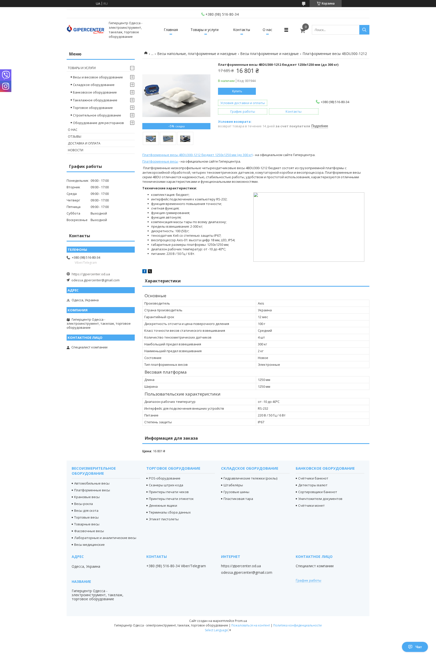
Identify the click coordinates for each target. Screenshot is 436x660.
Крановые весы (87, 497)
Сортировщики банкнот (317, 492)
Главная (171, 29)
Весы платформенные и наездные (269, 53)
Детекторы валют (313, 485)
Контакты (241, 29)
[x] (150, 272)
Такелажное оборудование (95, 100)
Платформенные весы (160, 161)
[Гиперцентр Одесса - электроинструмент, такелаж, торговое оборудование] (85, 29)
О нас (267, 29)
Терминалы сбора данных (170, 512)
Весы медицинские (89, 544)
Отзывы (74, 136)
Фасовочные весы (89, 531)
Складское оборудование (94, 84)
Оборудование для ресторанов (98, 123)
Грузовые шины (236, 492)
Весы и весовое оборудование (98, 77)
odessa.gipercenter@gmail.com (95, 280)
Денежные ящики (163, 505)
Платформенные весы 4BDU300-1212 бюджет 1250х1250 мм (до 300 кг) (197, 155)
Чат (419, 647)
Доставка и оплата (84, 143)
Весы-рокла (83, 503)
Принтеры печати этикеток (171, 498)
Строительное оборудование (97, 115)
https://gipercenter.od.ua (91, 274)
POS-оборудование (164, 478)
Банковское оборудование (95, 92)
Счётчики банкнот (313, 478)
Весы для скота (86, 510)
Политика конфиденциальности (297, 625)
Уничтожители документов (320, 498)
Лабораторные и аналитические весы (105, 537)
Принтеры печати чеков (169, 492)
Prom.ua (241, 621)
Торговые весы (86, 517)
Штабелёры (233, 485)
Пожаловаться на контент (250, 625)
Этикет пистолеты (164, 519)
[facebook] (144, 272)
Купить (237, 91)
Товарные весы (86, 524)
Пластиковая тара (238, 498)
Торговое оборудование (93, 107)
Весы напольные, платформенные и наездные (197, 53)
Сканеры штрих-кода (166, 485)
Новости (75, 150)
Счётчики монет (311, 505)
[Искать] (364, 30)
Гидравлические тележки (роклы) (250, 478)
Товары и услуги (204, 29)
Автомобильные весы (92, 483)
